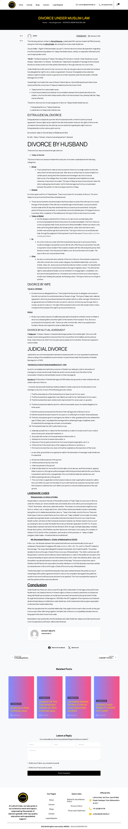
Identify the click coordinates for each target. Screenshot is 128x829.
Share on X (75, 648)
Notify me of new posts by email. (40, 768)
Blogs (51, 809)
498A (70, 546)
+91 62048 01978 (106, 5)
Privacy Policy (76, 806)
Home (44, 22)
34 (83, 546)
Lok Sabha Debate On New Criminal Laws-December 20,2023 (78, 706)
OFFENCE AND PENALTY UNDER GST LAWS (105, 707)
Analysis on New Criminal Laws (19, 709)
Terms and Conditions (76, 811)
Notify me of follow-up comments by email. (44, 763)
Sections (64, 546)
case (34, 543)
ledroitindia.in (46, 633)
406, (73, 546)
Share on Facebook (58, 648)
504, (77, 546)
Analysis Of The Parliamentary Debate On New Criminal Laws (48, 706)
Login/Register (51, 818)
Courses (51, 804)
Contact (51, 814)
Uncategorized (55, 22)
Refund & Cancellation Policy (76, 800)
